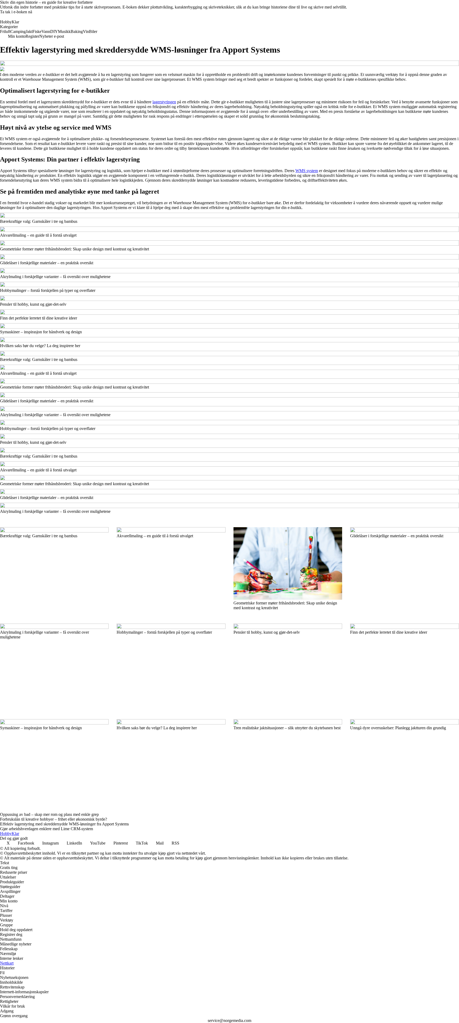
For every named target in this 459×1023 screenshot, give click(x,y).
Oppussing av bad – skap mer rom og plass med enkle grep (49, 814)
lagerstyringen (164, 102)
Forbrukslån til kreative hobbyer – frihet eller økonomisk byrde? (53, 819)
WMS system (306, 170)
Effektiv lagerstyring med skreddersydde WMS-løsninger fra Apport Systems (64, 824)
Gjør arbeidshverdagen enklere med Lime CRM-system (46, 828)
